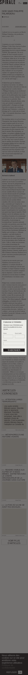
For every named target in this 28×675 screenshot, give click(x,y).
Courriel (5, 340)
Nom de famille (18, 333)
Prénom (5, 333)
